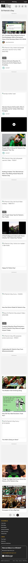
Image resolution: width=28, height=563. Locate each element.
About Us (3, 541)
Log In (25, 1)
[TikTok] (22, 6)
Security (20, 560)
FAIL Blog (14, 1)
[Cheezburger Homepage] (14, 556)
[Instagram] (16, 6)
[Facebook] (19, 6)
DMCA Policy (25, 560)
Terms (14, 560)
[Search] (4, 2)
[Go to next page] (17, 515)
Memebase (3, 527)
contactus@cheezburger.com (9, 552)
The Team (3, 539)
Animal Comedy (5, 529)
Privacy (17, 560)
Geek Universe (4, 531)
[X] (25, 6)
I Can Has (3, 523)
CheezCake (3, 533)
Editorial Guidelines (6, 543)
